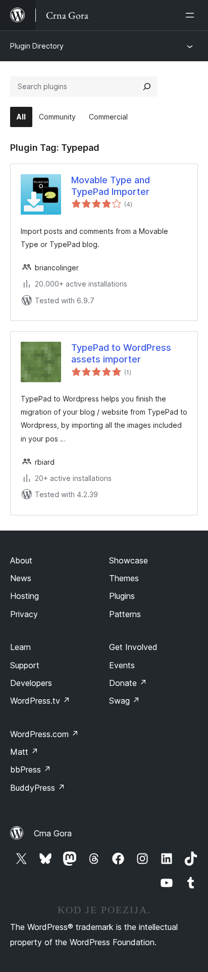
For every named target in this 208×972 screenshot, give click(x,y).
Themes (124, 578)
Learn (20, 647)
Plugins (122, 596)
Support (24, 665)
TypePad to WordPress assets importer (121, 353)
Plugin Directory (37, 46)
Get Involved (133, 647)
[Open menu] (192, 15)
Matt (24, 752)
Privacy (24, 614)
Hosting (24, 596)
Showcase (128, 560)
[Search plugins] (147, 86)
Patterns (125, 614)
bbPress (30, 769)
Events (122, 665)
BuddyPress (37, 788)
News (20, 578)
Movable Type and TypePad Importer (110, 186)
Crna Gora (53, 833)
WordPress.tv (40, 701)
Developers (31, 683)
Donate (128, 683)
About (21, 560)
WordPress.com (44, 734)
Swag (124, 701)
